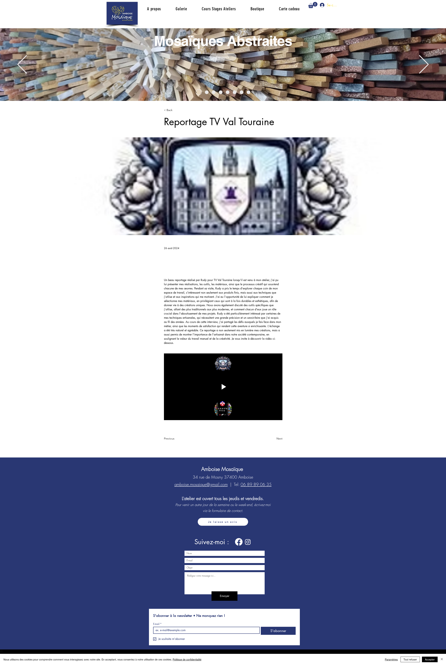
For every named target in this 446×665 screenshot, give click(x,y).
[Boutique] (234, 92)
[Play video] (223, 386)
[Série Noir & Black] (241, 92)
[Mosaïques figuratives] (220, 92)
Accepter (430, 659)
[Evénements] (227, 92)
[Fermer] (442, 659)
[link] (312, 5)
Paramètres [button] (391, 659)
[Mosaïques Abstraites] (197, 92)
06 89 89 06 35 (256, 484)
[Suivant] (424, 64)
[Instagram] (248, 542)
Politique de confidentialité (187, 659)
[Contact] (248, 92)
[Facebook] (239, 542)
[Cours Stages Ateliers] (206, 92)
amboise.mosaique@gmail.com (201, 484)
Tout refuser (410, 659)
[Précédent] (22, 64)
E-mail (157, 623)
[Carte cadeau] (214, 92)
